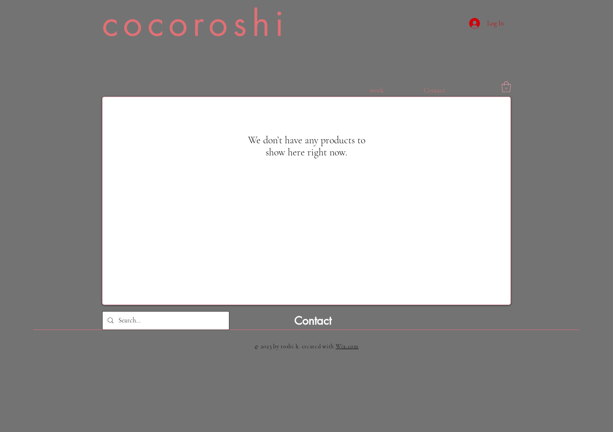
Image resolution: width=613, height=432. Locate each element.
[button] (506, 86)
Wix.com (347, 346)
